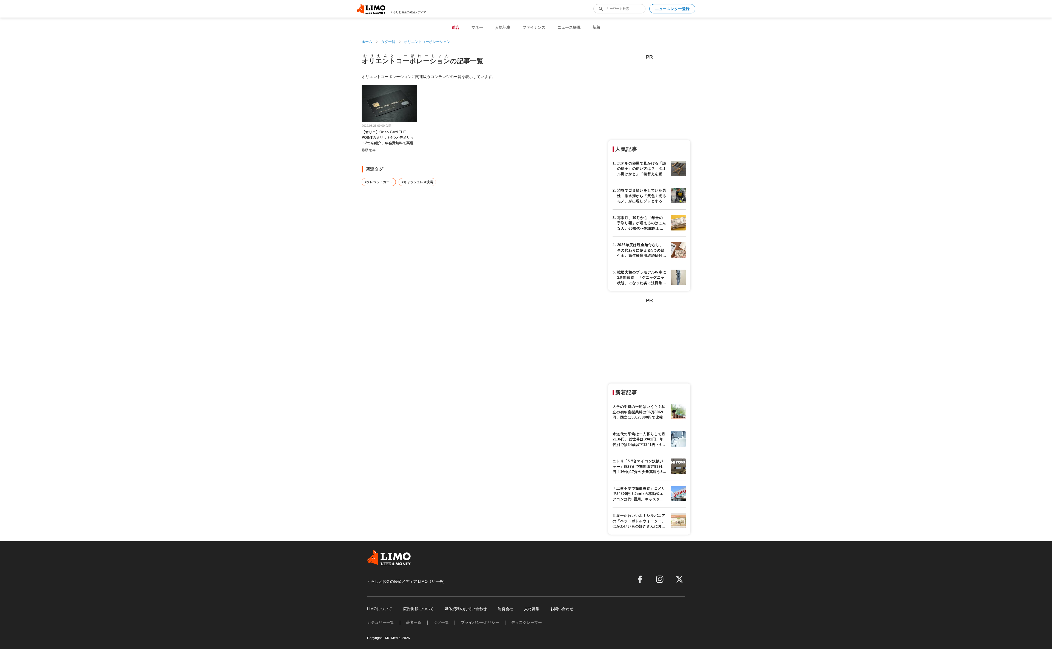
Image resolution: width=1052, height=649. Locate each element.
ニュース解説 (569, 27)
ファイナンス (533, 27)
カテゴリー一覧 (380, 622)
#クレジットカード (379, 182)
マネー (477, 27)
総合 (455, 27)
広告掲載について (418, 609)
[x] (679, 579)
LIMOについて (379, 609)
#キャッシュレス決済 (417, 182)
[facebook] (639, 579)
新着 (596, 27)
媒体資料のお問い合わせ (466, 609)
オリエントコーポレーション (427, 42)
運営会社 (505, 609)
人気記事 (502, 27)
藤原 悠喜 (369, 150)
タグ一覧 (388, 42)
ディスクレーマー (526, 622)
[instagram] (659, 579)
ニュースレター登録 (672, 9)
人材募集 (531, 609)
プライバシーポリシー (480, 622)
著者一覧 (413, 622)
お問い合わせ (561, 609)
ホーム (367, 42)
